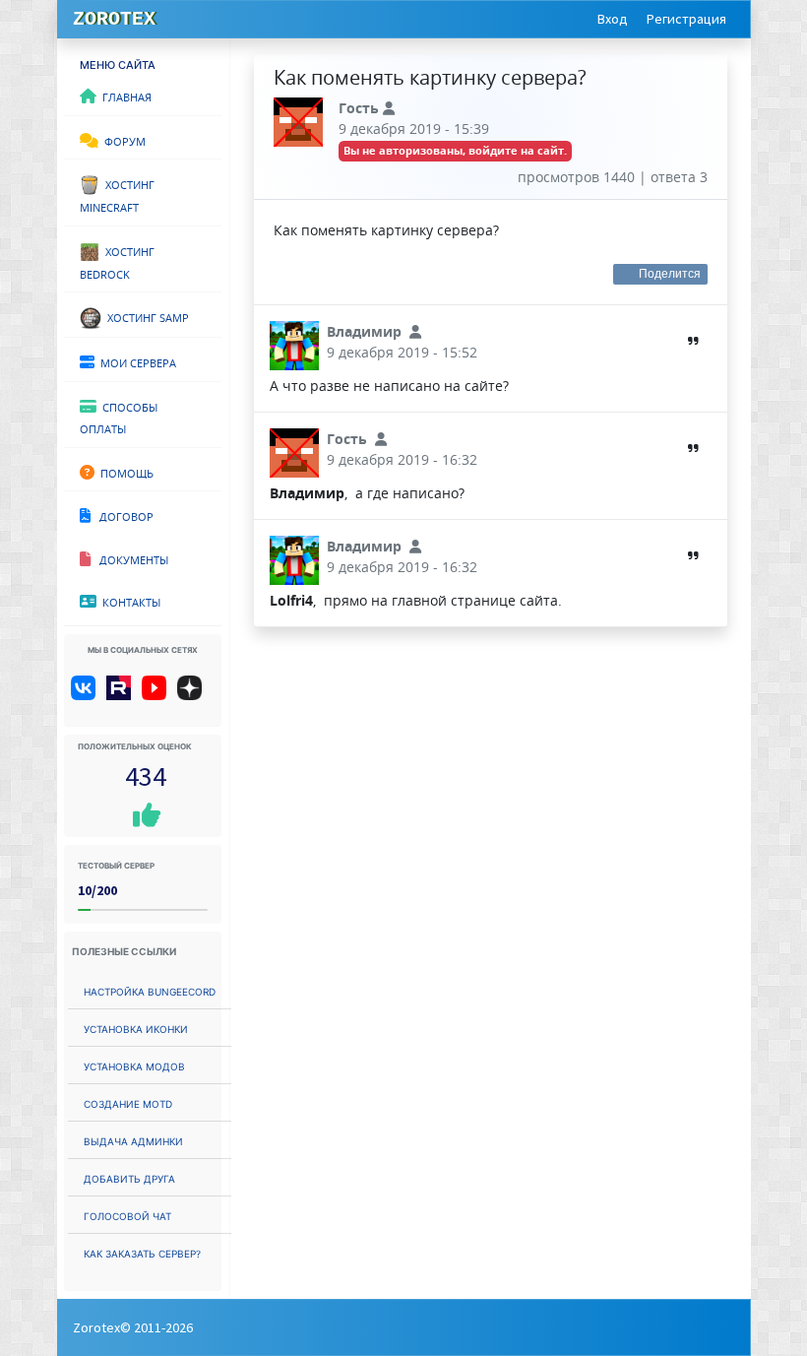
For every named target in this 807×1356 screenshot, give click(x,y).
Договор (122, 515)
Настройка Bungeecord (150, 990)
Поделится (670, 274)
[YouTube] (158, 695)
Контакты (128, 601)
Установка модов (134, 1065)
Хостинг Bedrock (117, 261)
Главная (124, 95)
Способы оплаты (118, 417)
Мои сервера (135, 361)
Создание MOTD (128, 1102)
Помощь (124, 472)
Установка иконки (136, 1027)
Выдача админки (133, 1139)
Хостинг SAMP (145, 316)
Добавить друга (129, 1177)
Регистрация (686, 19)
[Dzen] (196, 695)
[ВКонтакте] (87, 695)
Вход (612, 19)
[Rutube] (122, 695)
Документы (129, 558)
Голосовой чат (127, 1214)
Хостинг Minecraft (117, 194)
